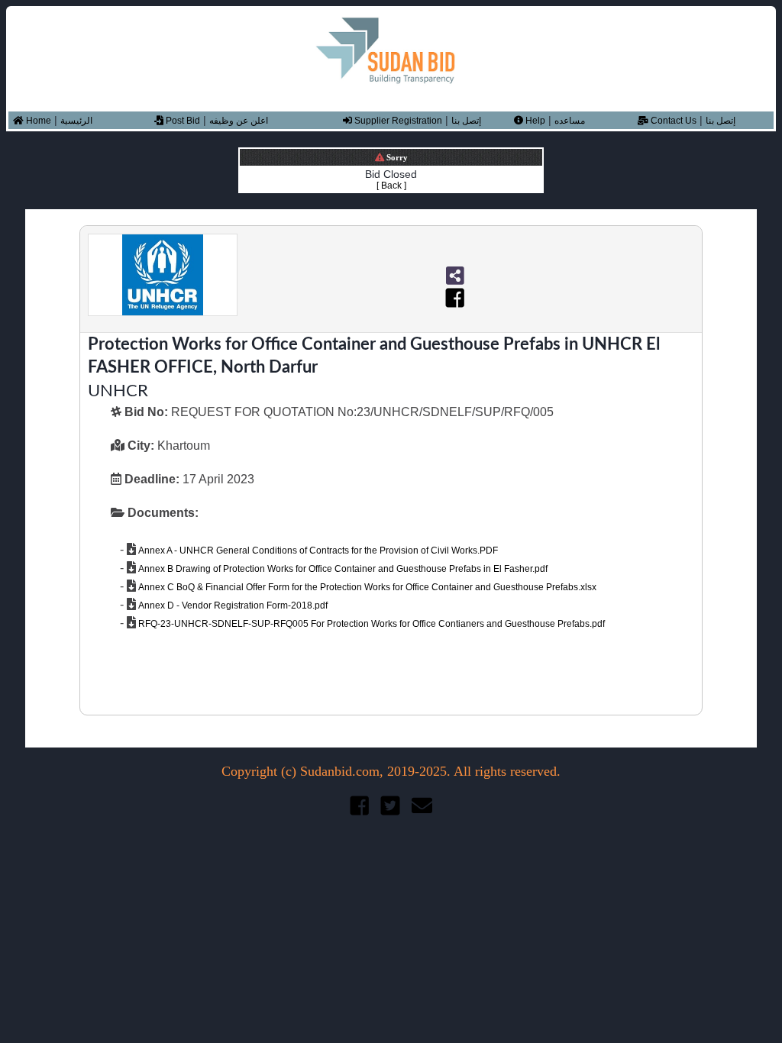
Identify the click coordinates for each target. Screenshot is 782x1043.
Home (37, 120)
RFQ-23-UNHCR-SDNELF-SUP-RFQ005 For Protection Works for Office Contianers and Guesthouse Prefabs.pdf (370, 623)
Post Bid (181, 120)
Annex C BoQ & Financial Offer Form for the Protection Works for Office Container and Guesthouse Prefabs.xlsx (366, 587)
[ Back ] (391, 185)
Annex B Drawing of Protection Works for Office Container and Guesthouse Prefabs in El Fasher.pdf (342, 568)
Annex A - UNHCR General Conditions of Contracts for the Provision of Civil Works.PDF (317, 550)
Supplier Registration (397, 120)
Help (534, 120)
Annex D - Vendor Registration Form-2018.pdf (232, 605)
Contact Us (672, 120)
